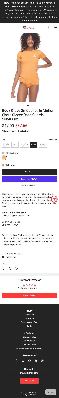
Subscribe (29, 381)
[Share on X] (10, 268)
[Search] (50, 27)
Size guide (52, 140)
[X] (23, 361)
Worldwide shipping (14, 253)
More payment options (29, 186)
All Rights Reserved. (29, 395)
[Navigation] (3, 27)
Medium (24, 145)
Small (15, 145)
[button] (28, 105)
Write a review (30, 295)
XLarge (43, 145)
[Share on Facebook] (3, 268)
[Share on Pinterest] (16, 268)
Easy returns (11, 257)
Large (33, 145)
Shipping (5, 131)
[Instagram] (29, 361)
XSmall (6, 145)
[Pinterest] (36, 361)
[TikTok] (42, 361)
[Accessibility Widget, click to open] (54, 199)
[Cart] (56, 27)
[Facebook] (17, 361)
